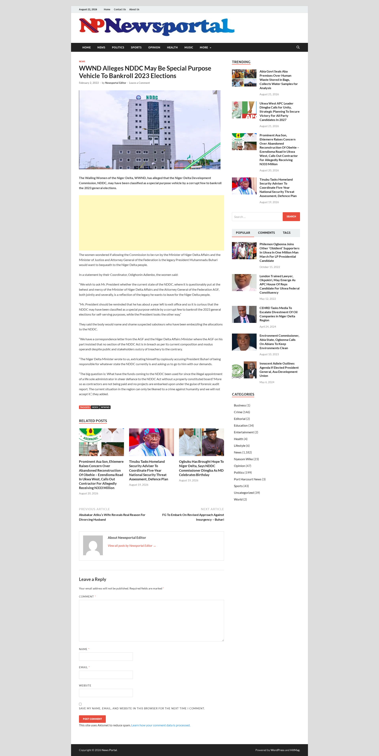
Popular (243, 233)
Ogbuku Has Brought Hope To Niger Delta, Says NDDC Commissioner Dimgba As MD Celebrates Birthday (201, 468)
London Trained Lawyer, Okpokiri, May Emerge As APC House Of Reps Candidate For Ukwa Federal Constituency (279, 284)
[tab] (243, 233)
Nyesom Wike (243, 459)
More (204, 47)
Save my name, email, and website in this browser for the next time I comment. (142, 708)
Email (84, 667)
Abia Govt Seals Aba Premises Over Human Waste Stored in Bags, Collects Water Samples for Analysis (279, 79)
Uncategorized (244, 492)
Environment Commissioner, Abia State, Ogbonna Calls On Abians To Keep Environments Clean (279, 342)
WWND (105, 407)
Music (188, 47)
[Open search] (298, 47)
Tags (287, 233)
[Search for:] (266, 216)
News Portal (109, 750)
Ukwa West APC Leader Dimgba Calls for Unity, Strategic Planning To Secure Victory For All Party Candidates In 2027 (280, 111)
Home (107, 9)
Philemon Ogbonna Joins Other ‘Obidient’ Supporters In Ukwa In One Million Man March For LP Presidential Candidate (279, 252)
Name (84, 649)
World (238, 499)
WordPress (277, 750)
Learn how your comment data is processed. (160, 725)
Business (240, 405)
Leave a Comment (139, 82)
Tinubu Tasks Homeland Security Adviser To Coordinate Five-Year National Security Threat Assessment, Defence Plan (148, 470)
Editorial (240, 418)
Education (241, 425)
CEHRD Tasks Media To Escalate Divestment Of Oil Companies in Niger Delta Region (278, 314)
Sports (136, 47)
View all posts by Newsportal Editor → (132, 545)
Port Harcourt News (247, 479)
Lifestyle (239, 445)
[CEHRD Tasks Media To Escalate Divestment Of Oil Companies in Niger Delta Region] (244, 308)
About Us (134, 9)
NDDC (95, 407)
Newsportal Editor (115, 82)
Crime (238, 412)
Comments (266, 233)
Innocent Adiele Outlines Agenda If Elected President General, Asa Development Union (279, 369)
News (101, 47)
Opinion (154, 47)
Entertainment (244, 432)
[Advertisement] (151, 223)
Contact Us (120, 9)
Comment (87, 596)
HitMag (294, 750)
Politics (118, 47)
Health (172, 47)
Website (85, 685)
